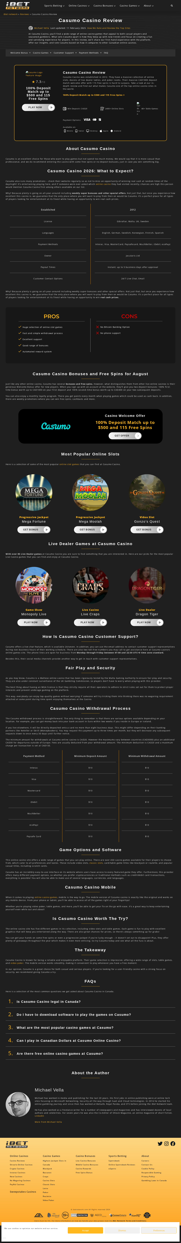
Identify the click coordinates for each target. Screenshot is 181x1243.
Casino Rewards (83, 1168)
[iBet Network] (147, 1215)
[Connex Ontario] (118, 1215)
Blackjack (47, 1168)
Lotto (45, 1188)
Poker (45, 1192)
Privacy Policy (148, 1176)
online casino (103, 184)
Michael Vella (41, 28)
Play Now (35, 107)
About (147, 5)
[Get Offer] (138, 436)
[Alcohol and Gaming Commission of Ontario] (98, 1215)
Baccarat (47, 1172)
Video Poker (48, 1200)
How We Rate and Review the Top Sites (108, 28)
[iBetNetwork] (18, 5)
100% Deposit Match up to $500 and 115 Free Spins (92, 95)
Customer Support (64, 52)
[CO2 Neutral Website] (53, 1215)
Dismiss (122, 1230)
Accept (85, 1230)
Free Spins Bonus (84, 1172)
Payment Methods (89, 52)
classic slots (96, 863)
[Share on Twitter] (160, 1144)
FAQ (106, 52)
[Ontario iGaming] (135, 1215)
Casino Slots (49, 1180)
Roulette (47, 1196)
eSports (112, 1168)
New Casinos (16, 1176)
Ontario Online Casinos (21, 1164)
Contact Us (147, 1164)
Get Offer (122, 436)
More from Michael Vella (48, 1122)
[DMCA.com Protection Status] (79, 1215)
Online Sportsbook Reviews (122, 1164)
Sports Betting (53, 5)
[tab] (90, 1002)
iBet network (11, 14)
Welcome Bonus (19, 52)
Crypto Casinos (17, 1168)
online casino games (46, 897)
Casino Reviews (17, 1161)
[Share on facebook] (172, 1144)
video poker (17, 963)
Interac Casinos (17, 1172)
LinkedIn (39, 1115)
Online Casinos (78, 5)
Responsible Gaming (151, 1172)
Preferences (159, 1230)
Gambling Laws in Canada (154, 1180)
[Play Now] (51, 107)
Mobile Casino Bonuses (87, 1164)
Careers (145, 1161)
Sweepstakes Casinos (23, 1191)
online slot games (69, 464)
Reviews (24, 14)
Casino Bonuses (103, 5)
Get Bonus (30, 529)
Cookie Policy (148, 1168)
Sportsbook (114, 1161)
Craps (45, 1176)
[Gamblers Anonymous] (38, 1215)
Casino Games (128, 5)
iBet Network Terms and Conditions (129, 1221)
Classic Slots (49, 1184)
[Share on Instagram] (166, 1144)
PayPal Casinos (17, 1184)
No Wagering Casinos (20, 1180)
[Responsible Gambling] (65, 1215)
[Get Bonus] (47, 530)
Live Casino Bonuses (86, 1161)
